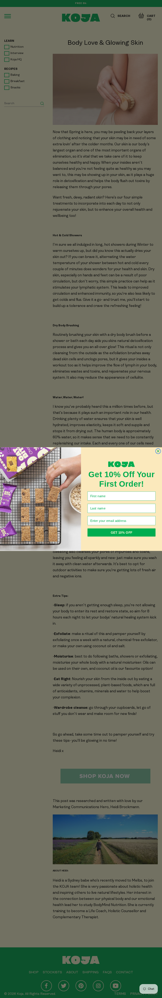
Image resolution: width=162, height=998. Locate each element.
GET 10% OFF (121, 532)
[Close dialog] (158, 451)
